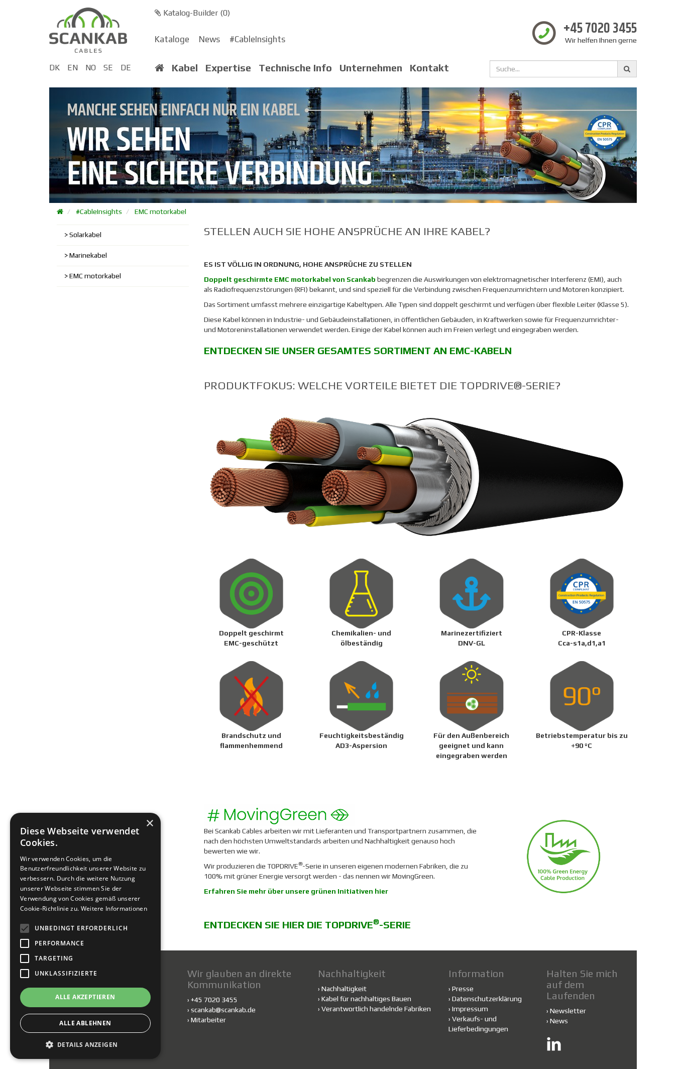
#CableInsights (257, 39)
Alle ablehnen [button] (85, 1023)
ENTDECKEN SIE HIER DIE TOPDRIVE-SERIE (307, 924)
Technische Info (295, 68)
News (209, 39)
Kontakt (429, 68)
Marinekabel (88, 255)
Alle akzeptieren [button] (85, 997)
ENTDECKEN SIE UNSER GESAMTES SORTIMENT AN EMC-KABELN (358, 350)
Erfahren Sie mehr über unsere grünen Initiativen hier (296, 891)
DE (126, 67)
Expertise (228, 68)
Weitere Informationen (114, 908)
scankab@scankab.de (223, 1010)
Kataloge (172, 39)
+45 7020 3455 (600, 29)
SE (108, 67)
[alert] (85, 936)
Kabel (185, 68)
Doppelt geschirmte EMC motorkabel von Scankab (290, 279)
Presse (463, 989)
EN (72, 67)
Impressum (470, 1009)
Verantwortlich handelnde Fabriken (374, 1009)
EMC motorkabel (160, 211)
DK (54, 67)
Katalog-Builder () (195, 13)
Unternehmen (370, 68)
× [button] (149, 823)
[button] (85, 1044)
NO (90, 67)
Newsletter (568, 1011)
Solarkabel (85, 235)
